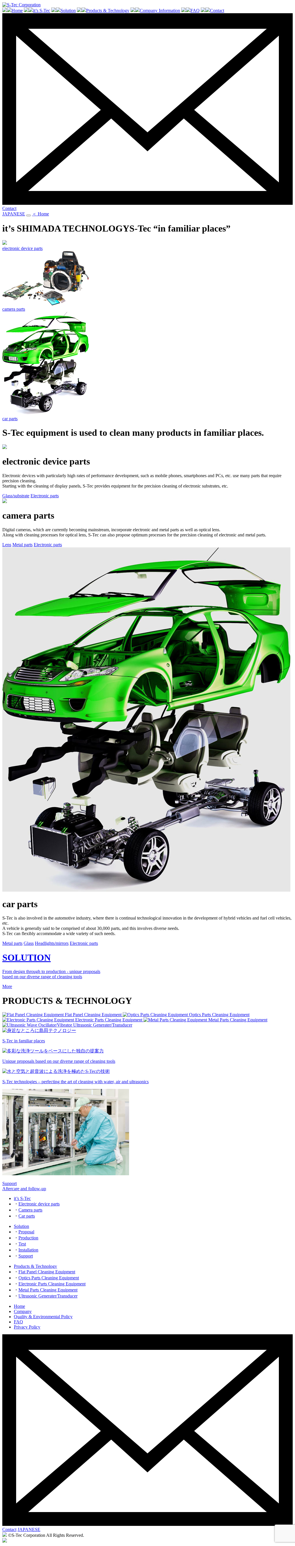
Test (22, 1243)
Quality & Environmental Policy (43, 1316)
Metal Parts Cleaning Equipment (47, 1289)
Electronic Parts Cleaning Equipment (52, 1283)
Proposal (26, 1231)
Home (17, 10)
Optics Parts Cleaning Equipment (48, 1277)
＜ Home (40, 213)
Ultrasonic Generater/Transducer (47, 1295)
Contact (217, 10)
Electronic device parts (39, 1203)
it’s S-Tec (41, 10)
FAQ (195, 10)
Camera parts (30, 1209)
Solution (68, 10)
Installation (28, 1249)
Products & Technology (107, 10)
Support (25, 1255)
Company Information (160, 10)
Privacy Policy (27, 1327)
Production (28, 1237)
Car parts (26, 1216)
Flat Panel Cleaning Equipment (46, 1271)
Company (23, 1311)
